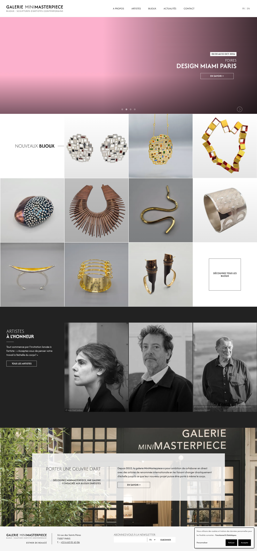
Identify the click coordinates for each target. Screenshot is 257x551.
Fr (243, 8)
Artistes (136, 8)
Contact (189, 8)
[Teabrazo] (225, 210)
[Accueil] (34, 8)
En (248, 8)
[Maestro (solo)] (161, 210)
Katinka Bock (96, 367)
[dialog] (224, 538)
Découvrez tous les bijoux (225, 275)
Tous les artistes (22, 363)
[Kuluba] (161, 146)
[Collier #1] (96, 210)
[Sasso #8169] (32, 210)
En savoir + (217, 76)
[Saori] (96, 275)
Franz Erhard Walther (225, 367)
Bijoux (152, 8)
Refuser (231, 542)
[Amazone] (161, 275)
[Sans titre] (225, 146)
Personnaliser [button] (202, 542)
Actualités (170, 8)
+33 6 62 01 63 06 (70, 542)
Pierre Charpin (161, 367)
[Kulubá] (96, 146)
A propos (118, 8)
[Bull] (32, 275)
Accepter (244, 542)
